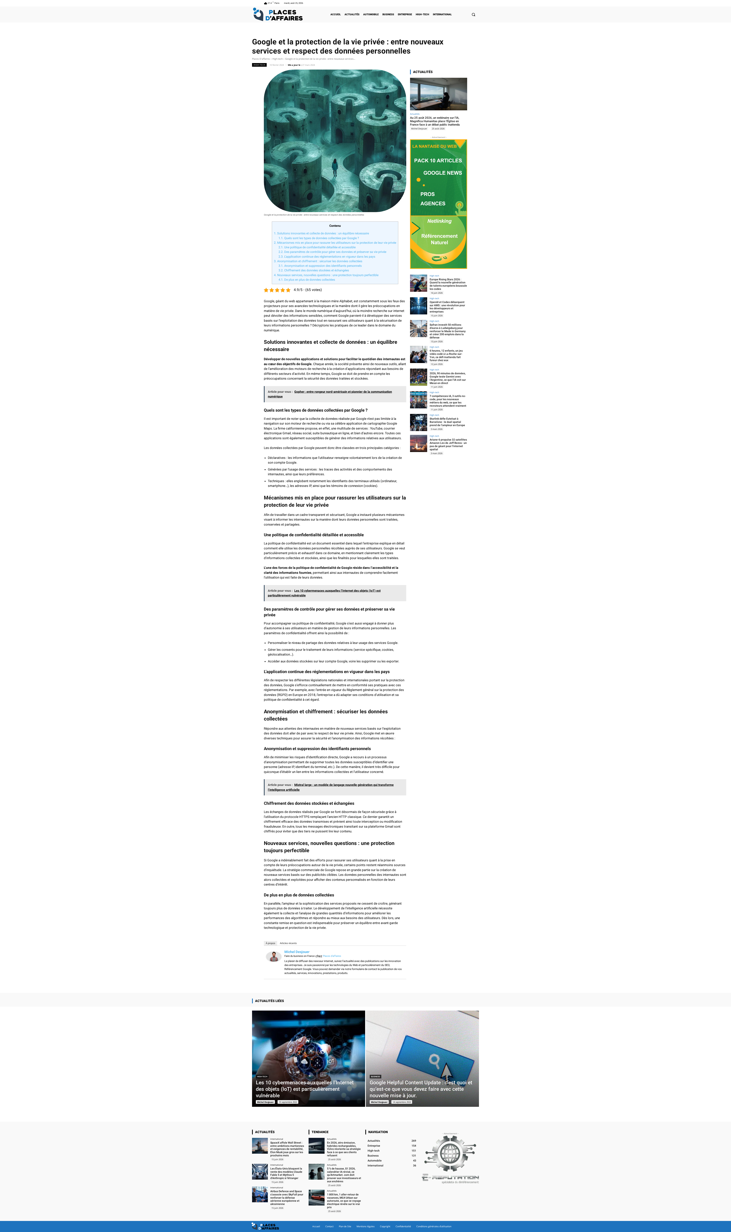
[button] (473, 14)
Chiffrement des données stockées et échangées (314, 270)
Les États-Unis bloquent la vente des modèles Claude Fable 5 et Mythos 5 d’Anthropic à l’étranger (286, 1173)
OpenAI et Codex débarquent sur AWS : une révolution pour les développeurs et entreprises (447, 307)
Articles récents (288, 943)
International (276, 1139)
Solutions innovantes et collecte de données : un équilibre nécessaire (321, 233)
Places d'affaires (332, 956)
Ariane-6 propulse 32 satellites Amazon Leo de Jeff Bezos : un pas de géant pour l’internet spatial (448, 444)
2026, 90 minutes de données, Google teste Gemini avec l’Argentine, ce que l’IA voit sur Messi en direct (448, 378)
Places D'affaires (261, 58)
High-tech (277, 58)
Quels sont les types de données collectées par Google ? (319, 238)
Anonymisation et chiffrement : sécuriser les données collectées (318, 261)
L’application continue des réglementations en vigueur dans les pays (327, 256)
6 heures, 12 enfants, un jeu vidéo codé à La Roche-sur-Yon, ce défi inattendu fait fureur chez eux (446, 355)
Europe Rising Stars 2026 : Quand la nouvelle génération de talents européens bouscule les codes (448, 284)
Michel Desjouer (297, 952)
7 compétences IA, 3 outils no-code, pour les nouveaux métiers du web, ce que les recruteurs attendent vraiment (448, 400)
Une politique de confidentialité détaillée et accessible (317, 247)
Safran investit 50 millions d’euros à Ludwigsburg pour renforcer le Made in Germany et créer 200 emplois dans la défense (448, 331)
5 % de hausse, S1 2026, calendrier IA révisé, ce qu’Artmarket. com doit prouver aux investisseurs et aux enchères (344, 1175)
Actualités (415, 114)
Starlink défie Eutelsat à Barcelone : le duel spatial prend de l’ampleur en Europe (447, 422)
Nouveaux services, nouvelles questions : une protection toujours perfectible (326, 275)
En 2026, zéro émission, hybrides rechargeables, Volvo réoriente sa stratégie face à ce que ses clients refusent (344, 1149)
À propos (270, 943)
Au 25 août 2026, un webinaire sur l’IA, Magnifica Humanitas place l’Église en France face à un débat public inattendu (435, 121)
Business (375, 1077)
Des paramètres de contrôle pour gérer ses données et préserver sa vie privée (332, 252)
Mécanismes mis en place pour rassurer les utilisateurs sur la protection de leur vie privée (335, 242)
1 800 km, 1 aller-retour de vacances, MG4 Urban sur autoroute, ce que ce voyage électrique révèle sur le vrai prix (344, 1201)
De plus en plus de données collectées (307, 279)
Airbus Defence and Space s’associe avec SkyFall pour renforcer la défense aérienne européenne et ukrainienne (286, 1198)
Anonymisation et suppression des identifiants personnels (320, 266)
